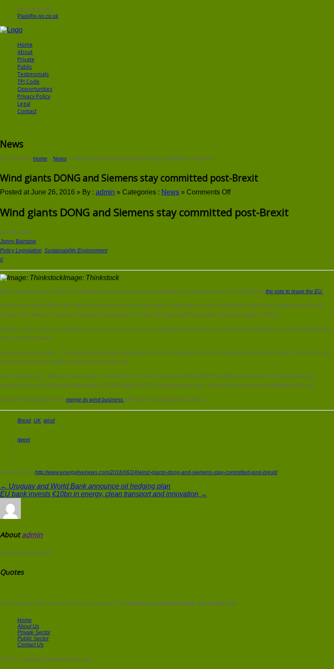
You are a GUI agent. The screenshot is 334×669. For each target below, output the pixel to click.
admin (105, 192)
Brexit (24, 421)
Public (24, 66)
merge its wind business (95, 400)
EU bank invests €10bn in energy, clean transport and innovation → (103, 494)
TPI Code (28, 81)
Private (25, 59)
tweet (23, 440)
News (60, 159)
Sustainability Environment (75, 251)
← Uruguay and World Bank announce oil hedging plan (85, 486)
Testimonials (33, 74)
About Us (28, 626)
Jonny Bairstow (18, 241)
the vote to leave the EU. (294, 291)
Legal (23, 103)
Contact (27, 111)
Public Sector (33, 639)
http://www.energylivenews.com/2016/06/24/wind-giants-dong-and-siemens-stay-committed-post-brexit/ (156, 472)
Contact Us (30, 645)
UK (37, 421)
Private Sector (33, 632)
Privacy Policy (33, 96)
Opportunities (34, 89)
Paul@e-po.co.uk (37, 16)
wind (49, 421)
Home (25, 44)
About (25, 52)
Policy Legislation (21, 251)
